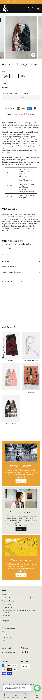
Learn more (6, 254)
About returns (6, 604)
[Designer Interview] (21, 498)
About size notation (9, 267)
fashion (4, 625)
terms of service (7, 607)
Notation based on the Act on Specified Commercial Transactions (18, 611)
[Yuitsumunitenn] (21, 547)
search (4, 595)
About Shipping (7, 261)
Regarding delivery (8, 601)
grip (3, 72)
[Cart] (33, 8)
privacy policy (6, 615)
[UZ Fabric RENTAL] (21, 453)
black (6, 76)
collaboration (6, 637)
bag (3, 631)
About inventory (21, 2)
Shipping (12, 93)
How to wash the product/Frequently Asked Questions (19, 598)
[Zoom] (33, 55)
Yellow (14, 76)
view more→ (21, 481)
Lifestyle (4, 634)
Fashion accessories (8, 628)
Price (4, 84)
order (3, 640)
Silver (23, 76)
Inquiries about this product (12, 272)
